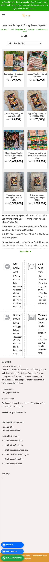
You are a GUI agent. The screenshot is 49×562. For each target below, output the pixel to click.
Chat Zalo (9, 545)
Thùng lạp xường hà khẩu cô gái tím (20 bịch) (13, 155)
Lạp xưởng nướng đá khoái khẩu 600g (14, 114)
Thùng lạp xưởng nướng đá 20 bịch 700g (37, 197)
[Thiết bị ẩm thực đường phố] (26, 15)
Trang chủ (5, 30)
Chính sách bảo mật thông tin (17, 454)
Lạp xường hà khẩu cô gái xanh (37, 75)
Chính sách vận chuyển (14, 445)
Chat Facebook (11, 551)
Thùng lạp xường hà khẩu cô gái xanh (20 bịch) (37, 155)
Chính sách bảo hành (13, 464)
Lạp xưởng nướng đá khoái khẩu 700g (37, 114)
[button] (3, 15)
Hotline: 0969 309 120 (14, 558)
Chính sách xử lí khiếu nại (15, 459)
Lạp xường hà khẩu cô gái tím (13, 75)
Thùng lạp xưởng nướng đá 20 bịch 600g (14, 197)
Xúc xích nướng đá (18, 30)
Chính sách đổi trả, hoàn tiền (16, 450)
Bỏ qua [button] (33, 8)
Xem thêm (24, 251)
